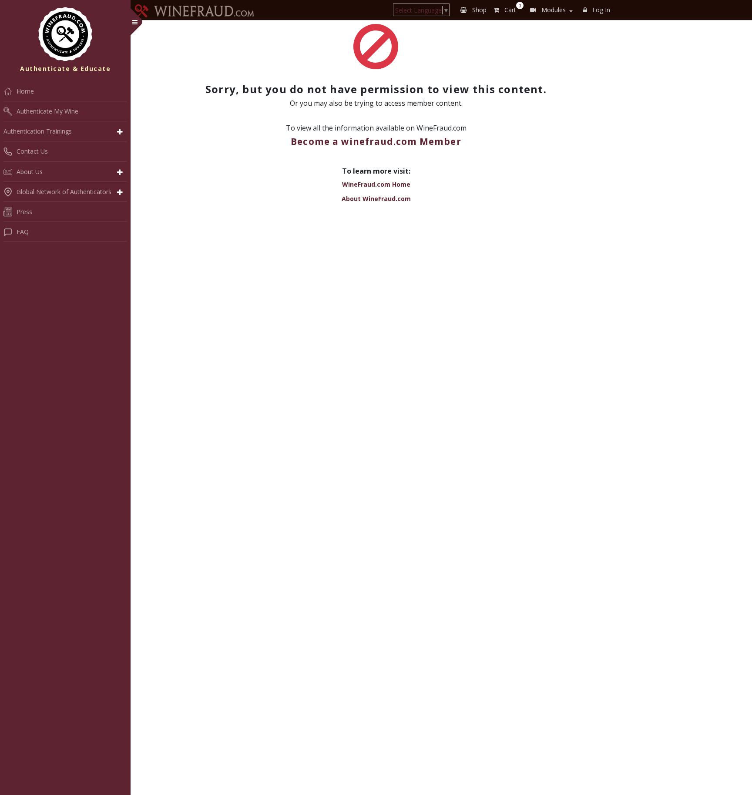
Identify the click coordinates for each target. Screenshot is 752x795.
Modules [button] (553, 10)
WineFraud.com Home (376, 184)
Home (25, 91)
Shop (478, 10)
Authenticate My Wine (47, 111)
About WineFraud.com (376, 199)
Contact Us (32, 151)
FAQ (23, 232)
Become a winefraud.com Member (376, 141)
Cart (511, 8)
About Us (30, 172)
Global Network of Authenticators (64, 192)
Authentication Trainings (37, 131)
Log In (600, 10)
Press (24, 212)
